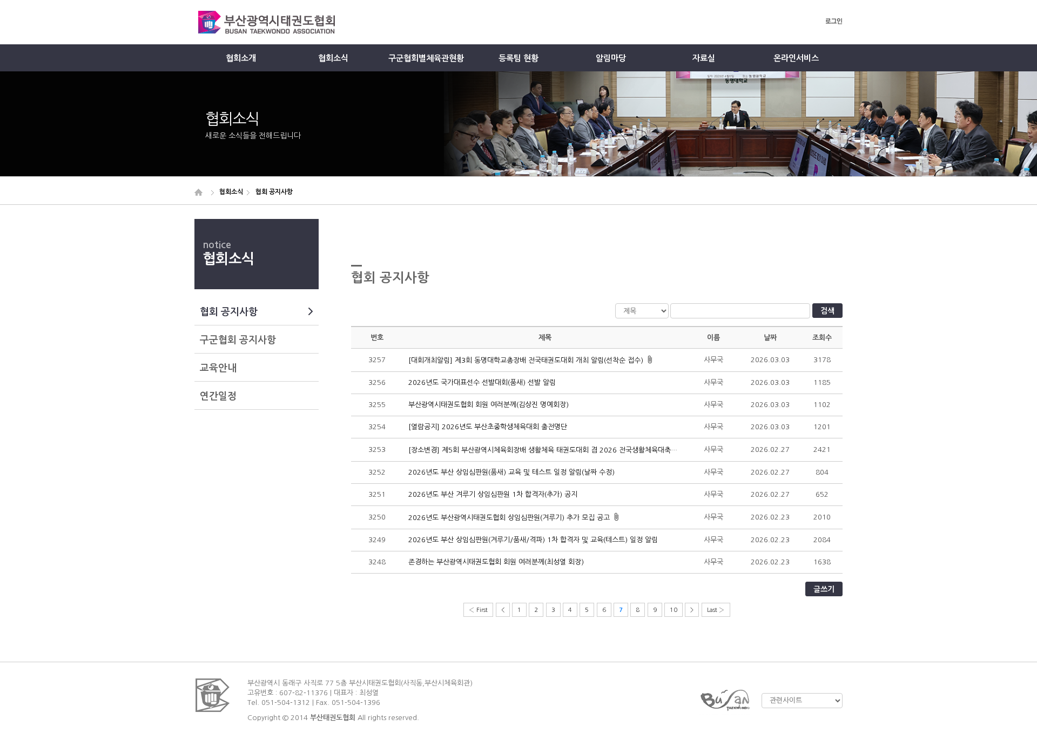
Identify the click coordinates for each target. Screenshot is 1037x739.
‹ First (478, 610)
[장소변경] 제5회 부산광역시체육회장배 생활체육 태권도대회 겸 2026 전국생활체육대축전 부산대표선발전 (566, 450)
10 (673, 610)
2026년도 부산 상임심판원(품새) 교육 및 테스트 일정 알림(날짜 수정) (511, 472)
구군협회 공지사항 (238, 340)
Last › (716, 610)
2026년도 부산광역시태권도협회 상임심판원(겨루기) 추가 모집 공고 (509, 517)
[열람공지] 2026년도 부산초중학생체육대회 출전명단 (487, 426)
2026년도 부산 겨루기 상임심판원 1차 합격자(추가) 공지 (492, 494)
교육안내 (218, 368)
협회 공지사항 (229, 312)
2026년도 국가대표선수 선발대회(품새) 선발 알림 (482, 382)
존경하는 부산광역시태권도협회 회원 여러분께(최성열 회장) (496, 561)
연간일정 (218, 396)
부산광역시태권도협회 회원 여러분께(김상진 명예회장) (488, 404)
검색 (827, 311)
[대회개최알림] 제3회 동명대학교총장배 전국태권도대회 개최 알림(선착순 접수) (525, 360)
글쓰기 (823, 589)
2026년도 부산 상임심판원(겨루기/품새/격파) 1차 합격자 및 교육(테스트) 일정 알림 (533, 539)
